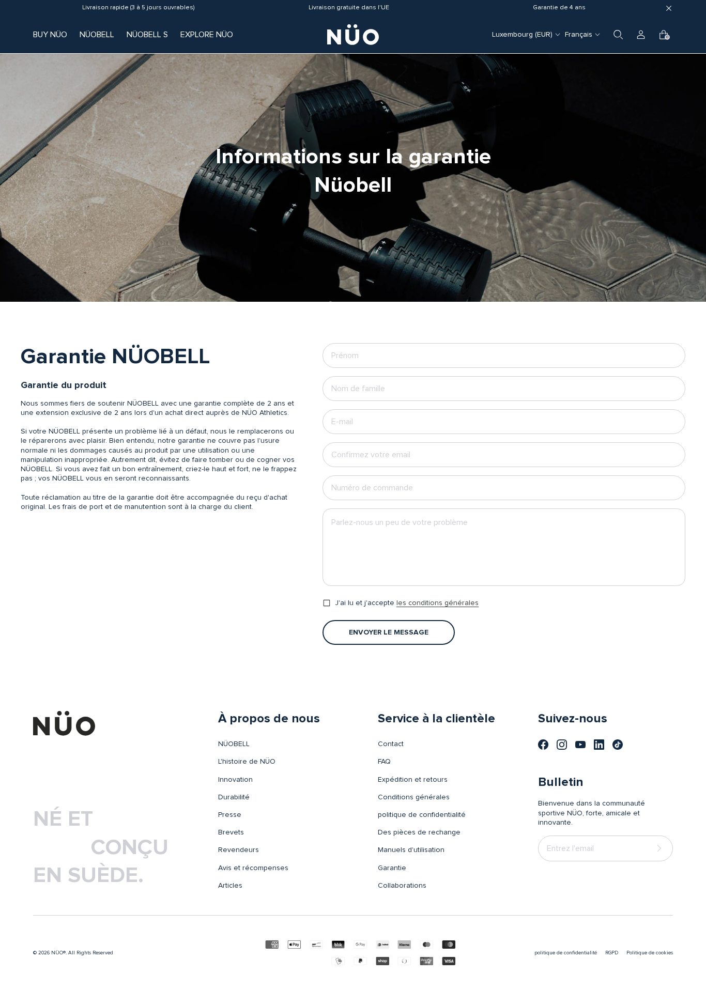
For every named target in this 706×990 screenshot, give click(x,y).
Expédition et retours (413, 779)
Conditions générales (414, 797)
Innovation (235, 779)
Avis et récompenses (253, 868)
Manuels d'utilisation (411, 850)
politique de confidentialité (422, 814)
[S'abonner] (661, 848)
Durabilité (234, 797)
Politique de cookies (649, 952)
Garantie (392, 868)
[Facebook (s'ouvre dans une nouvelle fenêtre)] (543, 744)
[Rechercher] (618, 34)
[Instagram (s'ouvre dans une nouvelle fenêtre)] (562, 744)
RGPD (611, 952)
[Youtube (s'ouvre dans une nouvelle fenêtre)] (580, 744)
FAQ (384, 761)
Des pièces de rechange (419, 832)
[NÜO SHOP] (64, 723)
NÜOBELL (97, 34)
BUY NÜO (50, 34)
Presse (229, 814)
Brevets (231, 832)
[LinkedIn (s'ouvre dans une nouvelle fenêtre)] (599, 744)
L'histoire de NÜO (246, 761)
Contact (391, 744)
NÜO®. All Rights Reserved (82, 952)
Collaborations (402, 885)
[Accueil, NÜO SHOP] (353, 34)
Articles (230, 885)
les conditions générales (437, 603)
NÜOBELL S (147, 34)
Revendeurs (238, 850)
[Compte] (641, 34)
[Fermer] (669, 8)
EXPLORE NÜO (206, 34)
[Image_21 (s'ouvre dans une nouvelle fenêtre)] (617, 744)
